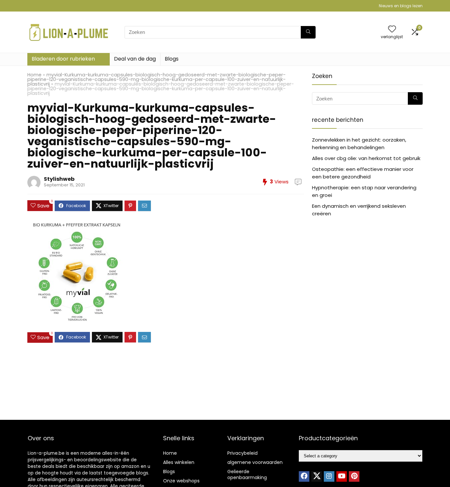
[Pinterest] (354, 476)
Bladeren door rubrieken (63, 59)
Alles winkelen (178, 462)
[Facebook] (304, 476)
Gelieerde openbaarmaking (247, 474)
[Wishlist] (392, 29)
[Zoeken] (308, 32)
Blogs (172, 59)
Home (34, 74)
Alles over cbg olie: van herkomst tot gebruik (366, 158)
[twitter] (316, 476)
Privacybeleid (242, 453)
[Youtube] (341, 476)
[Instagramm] (329, 476)
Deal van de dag (135, 59)
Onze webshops (181, 480)
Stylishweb (59, 179)
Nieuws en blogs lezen (401, 6)
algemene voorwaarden (255, 462)
